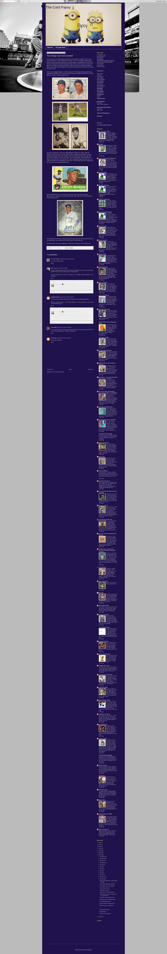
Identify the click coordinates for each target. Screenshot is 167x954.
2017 (100, 850)
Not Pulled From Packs (104, 309)
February (102, 877)
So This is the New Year (104, 435)
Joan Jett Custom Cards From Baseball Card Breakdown (111, 522)
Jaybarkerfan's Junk (104, 665)
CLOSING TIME (102, 666)
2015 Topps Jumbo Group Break (107, 884)
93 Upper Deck (60, 47)
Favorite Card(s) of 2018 (111, 675)
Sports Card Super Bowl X (111, 594)
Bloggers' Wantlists (103, 830)
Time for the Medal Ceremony (105, 766)
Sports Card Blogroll (104, 295)
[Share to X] (69, 248)
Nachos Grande (103, 226)
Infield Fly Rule (102, 254)
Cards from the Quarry (104, 481)
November (102, 858)
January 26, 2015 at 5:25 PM (64, 338)
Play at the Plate (103, 765)
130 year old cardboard (105, 913)
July (101, 866)
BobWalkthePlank (55, 297)
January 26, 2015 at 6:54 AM (67, 259)
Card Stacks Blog (103, 687)
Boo (107, 642)
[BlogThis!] (67, 248)
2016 (100, 852)
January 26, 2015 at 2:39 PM (64, 327)
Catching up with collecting (105, 755)
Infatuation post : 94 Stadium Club (108, 899)
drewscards (102, 775)
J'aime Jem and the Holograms (107, 892)
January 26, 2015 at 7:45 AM (60, 268)
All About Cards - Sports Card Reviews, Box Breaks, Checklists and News (107, 550)
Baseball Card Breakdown (105, 212)
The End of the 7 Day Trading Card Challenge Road (111, 537)
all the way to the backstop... (106, 674)
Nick (52, 268)
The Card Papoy (58, 7)
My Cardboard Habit (104, 605)
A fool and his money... (105, 909)
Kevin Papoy (58, 284)
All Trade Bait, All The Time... (106, 519)
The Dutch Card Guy (104, 614)
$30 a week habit (103, 282)
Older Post (90, 369)
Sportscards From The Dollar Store (107, 158)
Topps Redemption (110, 615)
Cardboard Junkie (103, 267)
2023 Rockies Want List (104, 482)
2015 (100, 855)
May (101, 870)
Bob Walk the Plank (103, 641)
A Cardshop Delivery (103, 791)
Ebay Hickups (103, 911)
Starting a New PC (103, 756)
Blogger (90, 949)
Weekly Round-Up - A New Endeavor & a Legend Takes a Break (111, 508)
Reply (52, 263)
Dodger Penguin (103, 738)
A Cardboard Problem (104, 627)
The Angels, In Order (104, 337)
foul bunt (101, 144)
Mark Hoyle (54, 338)
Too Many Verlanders (104, 185)
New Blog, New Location (111, 310)
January (102, 879)
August (101, 864)
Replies (54, 281)
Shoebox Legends (103, 505)
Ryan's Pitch (102, 800)
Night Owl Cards (103, 172)
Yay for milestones (110, 173)
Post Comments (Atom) (58, 372)
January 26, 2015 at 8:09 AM (70, 311)
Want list (50, 47)
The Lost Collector (55, 259)
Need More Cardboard (104, 714)
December (102, 856)
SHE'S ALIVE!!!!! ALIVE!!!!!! (111, 494)
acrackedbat (54, 327)
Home (70, 369)
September (102, 862)
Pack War (101, 592)
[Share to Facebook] (71, 248)
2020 (100, 844)
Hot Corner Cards (103, 789)
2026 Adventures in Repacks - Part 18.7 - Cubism (110, 161)
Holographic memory (105, 890)
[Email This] (66, 248)
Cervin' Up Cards (103, 240)
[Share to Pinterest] (72, 248)
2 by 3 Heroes (102, 567)
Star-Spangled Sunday (111, 255)
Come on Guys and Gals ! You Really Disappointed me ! (111, 818)
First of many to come (105, 888)
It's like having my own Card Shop (107, 419)
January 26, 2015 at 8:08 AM (70, 284)
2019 (100, 846)
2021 (100, 842)
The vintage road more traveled (107, 886)
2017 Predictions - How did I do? (106, 715)
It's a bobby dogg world (105, 901)
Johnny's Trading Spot (104, 199)
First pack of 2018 (110, 688)
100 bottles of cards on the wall (107, 897)
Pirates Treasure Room (104, 700)
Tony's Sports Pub (103, 581)
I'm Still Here (101, 606)
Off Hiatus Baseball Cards (105, 350)
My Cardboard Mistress (104, 654)
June (101, 868)
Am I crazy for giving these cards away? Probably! (110, 422)
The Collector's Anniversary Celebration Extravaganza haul (111, 214)
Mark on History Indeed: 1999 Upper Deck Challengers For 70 (111, 395)
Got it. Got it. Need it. (104, 829)
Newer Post (50, 369)
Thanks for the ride (103, 472)
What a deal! (109, 200)
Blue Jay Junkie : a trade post (106, 905)
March (101, 874)
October (102, 860)
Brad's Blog (102, 456)
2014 (100, 916)
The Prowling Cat (103, 724)
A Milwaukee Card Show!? (111, 351)
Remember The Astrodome (105, 433)
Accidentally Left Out (110, 132)
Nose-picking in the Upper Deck (107, 903)
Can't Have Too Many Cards (106, 407)
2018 (100, 848)
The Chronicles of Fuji (104, 131)
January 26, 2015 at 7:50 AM (67, 297)
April (101, 872)
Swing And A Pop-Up (104, 442)
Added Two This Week (111, 338)
